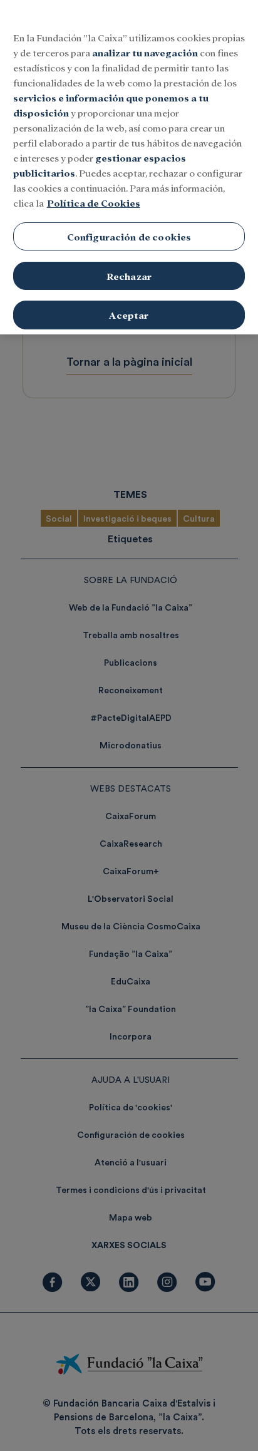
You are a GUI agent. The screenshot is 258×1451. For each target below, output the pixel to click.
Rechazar (129, 276)
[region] (129, 167)
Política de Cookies (93, 203)
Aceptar (128, 315)
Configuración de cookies (129, 236)
